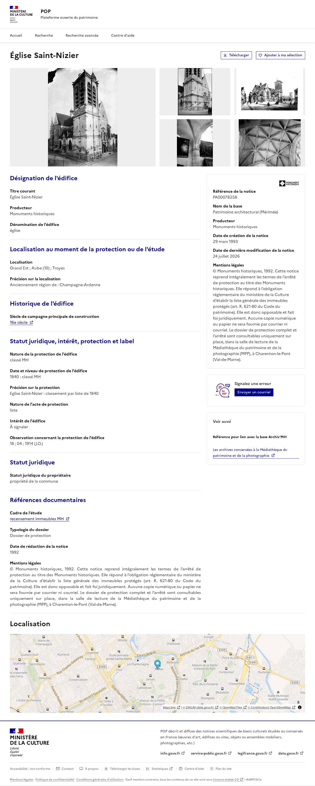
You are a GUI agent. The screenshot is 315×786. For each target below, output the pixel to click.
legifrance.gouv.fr (253, 753)
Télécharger (239, 55)
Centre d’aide (194, 769)
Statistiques (160, 769)
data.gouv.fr (288, 753)
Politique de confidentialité (54, 779)
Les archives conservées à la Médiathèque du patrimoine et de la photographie (250, 452)
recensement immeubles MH (37, 519)
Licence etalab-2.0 (226, 779)
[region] (157, 673)
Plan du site (224, 769)
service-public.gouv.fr (209, 753)
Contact (68, 769)
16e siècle (19, 322)
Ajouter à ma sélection (283, 55)
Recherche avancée (82, 35)
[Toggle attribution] (300, 707)
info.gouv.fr (170, 753)
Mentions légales (21, 779)
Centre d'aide (122, 35)
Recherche (44, 35)
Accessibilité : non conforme (30, 769)
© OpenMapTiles (231, 707)
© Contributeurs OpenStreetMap (269, 707)
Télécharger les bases (125, 769)
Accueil (16, 35)
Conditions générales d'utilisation (99, 779)
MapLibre (169, 707)
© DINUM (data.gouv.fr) (198, 707)
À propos (91, 769)
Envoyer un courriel (253, 392)
